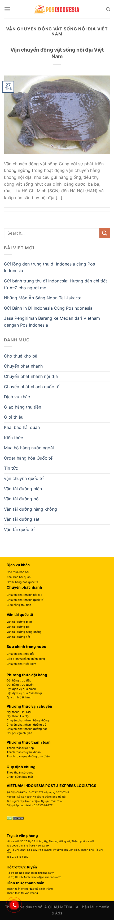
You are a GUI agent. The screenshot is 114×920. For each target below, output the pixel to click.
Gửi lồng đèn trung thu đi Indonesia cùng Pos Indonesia (49, 267)
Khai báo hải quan (22, 427)
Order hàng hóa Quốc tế (28, 458)
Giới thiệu (13, 417)
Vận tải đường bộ (21, 498)
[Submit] (104, 233)
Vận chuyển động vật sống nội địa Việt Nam (57, 53)
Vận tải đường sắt (22, 519)
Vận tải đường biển (23, 488)
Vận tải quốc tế (19, 529)
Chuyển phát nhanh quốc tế (31, 386)
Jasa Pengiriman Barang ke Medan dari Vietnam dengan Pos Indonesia (52, 321)
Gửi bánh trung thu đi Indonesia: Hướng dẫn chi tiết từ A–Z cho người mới (55, 284)
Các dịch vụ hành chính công (26, 659)
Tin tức (11, 468)
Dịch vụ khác (17, 396)
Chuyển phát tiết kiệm (21, 664)
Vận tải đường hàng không (30, 509)
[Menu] (7, 9)
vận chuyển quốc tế (23, 478)
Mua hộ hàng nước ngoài (29, 447)
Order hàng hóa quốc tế (22, 582)
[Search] (108, 9)
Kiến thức (13, 437)
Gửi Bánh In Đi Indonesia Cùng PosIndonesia (48, 308)
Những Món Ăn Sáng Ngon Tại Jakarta (42, 297)
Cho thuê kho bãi (21, 356)
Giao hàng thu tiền (22, 407)
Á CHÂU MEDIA (58, 907)
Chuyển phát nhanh (23, 366)
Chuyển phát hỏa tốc (20, 654)
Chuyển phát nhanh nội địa (31, 376)
